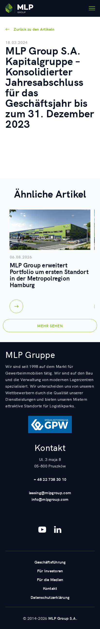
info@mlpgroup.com (50, 499)
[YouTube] (42, 529)
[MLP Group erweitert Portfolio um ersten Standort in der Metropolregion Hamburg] (50, 230)
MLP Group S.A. (62, 618)
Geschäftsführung (50, 562)
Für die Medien (50, 579)
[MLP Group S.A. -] (19, 8)
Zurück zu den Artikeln (34, 29)
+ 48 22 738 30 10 (50, 479)
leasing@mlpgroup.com (50, 492)
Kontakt (50, 588)
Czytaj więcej (16, 306)
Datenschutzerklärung (50, 597)
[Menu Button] (92, 8)
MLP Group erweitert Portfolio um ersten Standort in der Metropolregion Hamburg (49, 275)
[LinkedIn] (58, 529)
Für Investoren (50, 570)
